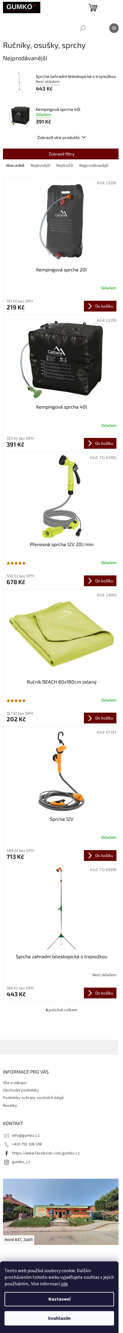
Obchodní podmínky (21, 1090)
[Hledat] (83, 28)
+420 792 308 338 (27, 1144)
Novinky (10, 1106)
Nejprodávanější (93, 166)
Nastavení (59, 1299)
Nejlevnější (40, 166)
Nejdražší (64, 166)
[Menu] (114, 28)
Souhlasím (59, 1318)
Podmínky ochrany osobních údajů (33, 1098)
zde (64, 1284)
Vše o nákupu (15, 1083)
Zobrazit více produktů (58, 137)
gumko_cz (21, 1162)
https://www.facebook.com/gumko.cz (46, 1153)
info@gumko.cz (26, 1136)
